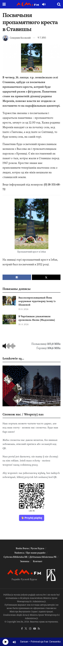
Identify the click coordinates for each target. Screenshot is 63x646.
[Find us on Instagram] (30, 629)
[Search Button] (58, 4)
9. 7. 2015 (42, 37)
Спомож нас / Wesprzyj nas (23, 414)
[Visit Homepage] (28, 4)
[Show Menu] (4, 4)
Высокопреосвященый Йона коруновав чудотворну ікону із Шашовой (37, 301)
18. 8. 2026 (23, 324)
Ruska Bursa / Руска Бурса (30, 548)
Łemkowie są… (13, 358)
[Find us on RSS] (39, 629)
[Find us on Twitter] (26, 629)
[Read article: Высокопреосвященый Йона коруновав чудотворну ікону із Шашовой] (9, 301)
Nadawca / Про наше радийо (30, 553)
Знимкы (24, 561)
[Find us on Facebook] (22, 629)
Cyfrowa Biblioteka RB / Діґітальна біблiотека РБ (30, 557)
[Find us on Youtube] (34, 629)
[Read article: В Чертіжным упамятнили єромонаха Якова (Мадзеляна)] (9, 319)
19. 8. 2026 (23, 309)
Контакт (37, 561)
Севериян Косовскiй (20, 37)
